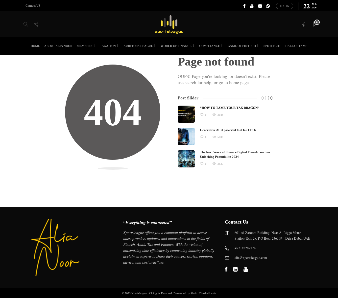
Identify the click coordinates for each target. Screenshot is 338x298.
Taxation (108, 46)
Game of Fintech (242, 46)
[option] (225, 136)
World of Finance (176, 46)
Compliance (209, 46)
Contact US (32, 5)
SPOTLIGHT (272, 46)
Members (84, 46)
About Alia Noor (58, 46)
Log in (284, 5)
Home (35, 46)
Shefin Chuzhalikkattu (204, 293)
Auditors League (138, 46)
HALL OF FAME (296, 46)
